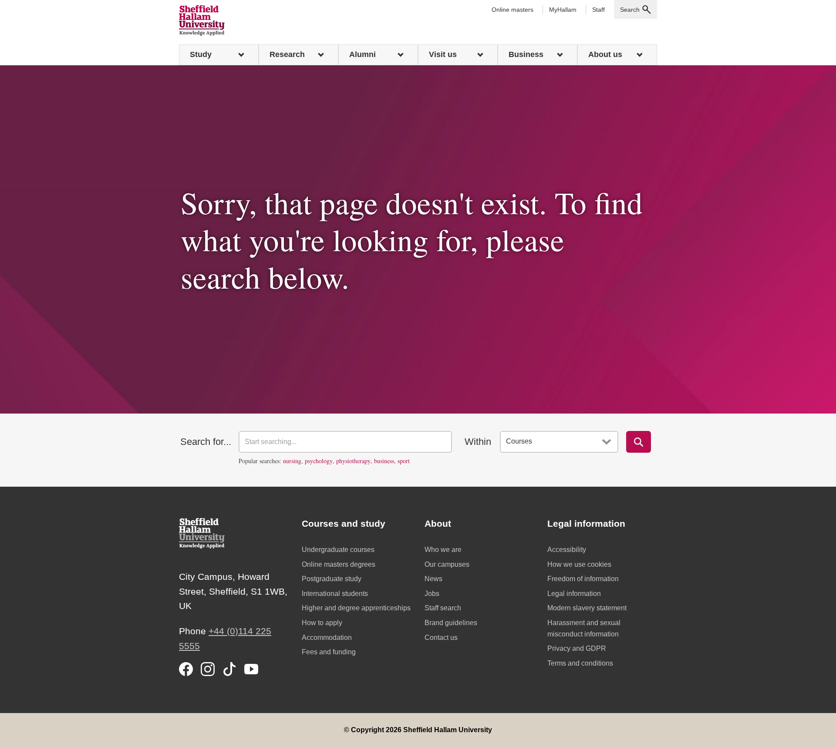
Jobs (432, 593)
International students (335, 593)
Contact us (441, 637)
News (433, 578)
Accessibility (566, 549)
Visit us (443, 54)
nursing (292, 461)
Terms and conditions (580, 663)
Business (526, 54)
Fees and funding (329, 652)
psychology (319, 461)
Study (201, 54)
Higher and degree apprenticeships (356, 608)
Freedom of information (583, 578)
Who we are (443, 549)
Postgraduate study (331, 578)
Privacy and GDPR (576, 648)
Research (287, 54)
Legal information (574, 593)
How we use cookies (579, 564)
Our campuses (447, 564)
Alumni (362, 54)
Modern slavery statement (587, 608)
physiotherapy (353, 461)
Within (478, 441)
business (384, 461)
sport (404, 461)
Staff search (443, 608)
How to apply (322, 622)
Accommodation (327, 637)
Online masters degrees (338, 564)
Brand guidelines (451, 622)
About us (605, 54)
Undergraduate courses (338, 549)
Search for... (205, 441)
